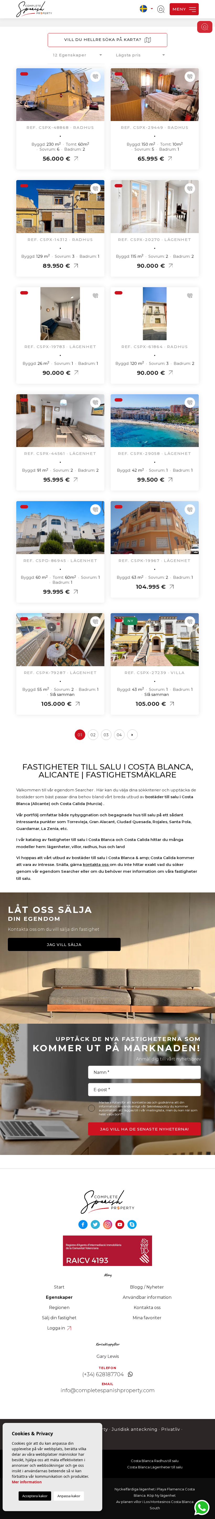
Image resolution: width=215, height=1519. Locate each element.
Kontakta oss (147, 1307)
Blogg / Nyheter (147, 1287)
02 (93, 735)
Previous (21, 97)
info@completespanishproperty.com (108, 1390)
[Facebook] (83, 1224)
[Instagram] (108, 1224)
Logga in (56, 1328)
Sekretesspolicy (158, 1106)
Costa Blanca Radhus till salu (155, 1461)
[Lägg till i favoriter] (95, 76)
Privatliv (170, 1429)
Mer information (27, 1481)
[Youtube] (120, 1224)
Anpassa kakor (68, 1496)
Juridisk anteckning (135, 1429)
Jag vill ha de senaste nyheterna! (144, 1129)
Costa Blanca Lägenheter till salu (154, 1467)
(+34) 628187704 (103, 1374)
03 (106, 735)
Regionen (59, 1307)
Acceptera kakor (34, 1496)
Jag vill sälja (64, 944)
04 (119, 735)
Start (59, 1287)
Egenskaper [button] (59, 1297)
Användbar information (147, 1297)
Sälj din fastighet (59, 1317)
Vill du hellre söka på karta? (103, 39)
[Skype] (132, 1224)
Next (99, 97)
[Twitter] (96, 1224)
